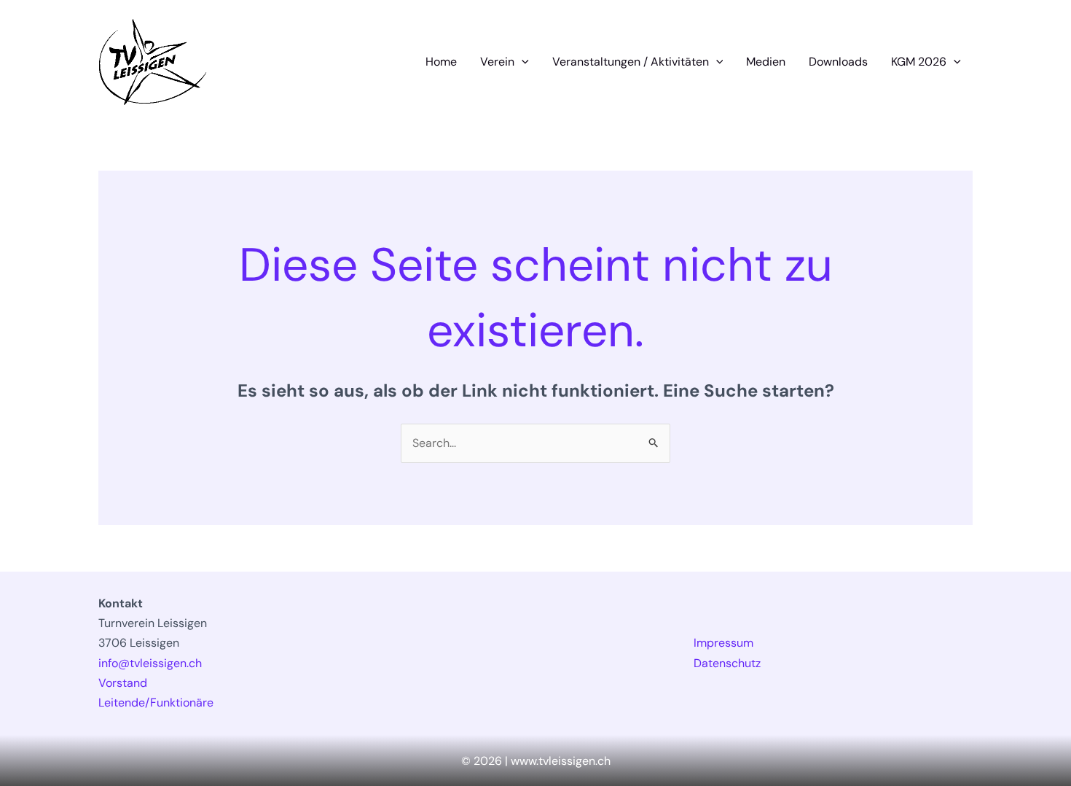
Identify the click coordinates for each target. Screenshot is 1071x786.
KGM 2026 (918, 61)
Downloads (838, 61)
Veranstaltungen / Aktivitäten (630, 61)
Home (441, 61)
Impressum (723, 642)
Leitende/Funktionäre (155, 702)
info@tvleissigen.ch (150, 663)
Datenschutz (727, 663)
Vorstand (122, 682)
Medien (765, 61)
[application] (521, 62)
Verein (497, 61)
